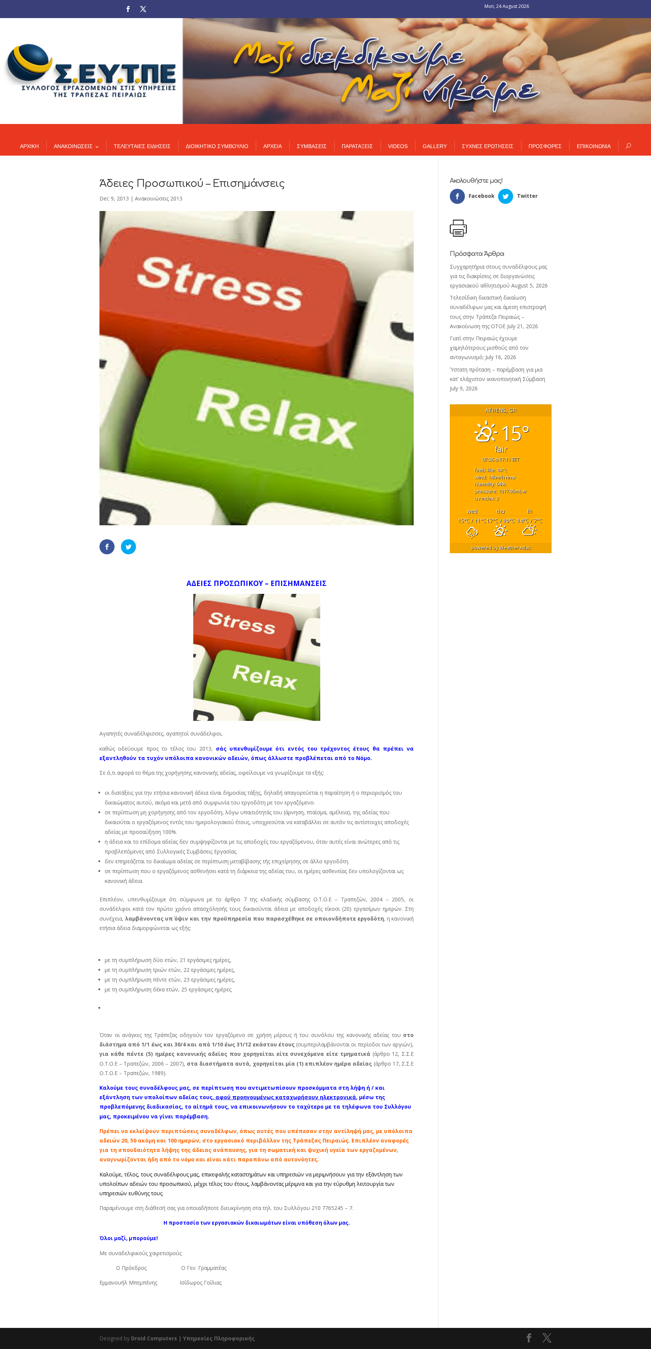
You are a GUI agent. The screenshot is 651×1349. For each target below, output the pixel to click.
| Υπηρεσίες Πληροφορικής (217, 1338)
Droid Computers (154, 1338)
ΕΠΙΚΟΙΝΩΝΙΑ (594, 146)
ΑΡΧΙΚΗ (29, 146)
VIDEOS (398, 146)
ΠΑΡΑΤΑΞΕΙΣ (357, 146)
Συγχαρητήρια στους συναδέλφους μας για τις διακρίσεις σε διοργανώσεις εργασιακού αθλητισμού (498, 276)
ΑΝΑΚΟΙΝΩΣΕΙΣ (73, 146)
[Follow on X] (143, 9)
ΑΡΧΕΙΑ (272, 146)
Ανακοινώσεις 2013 (158, 198)
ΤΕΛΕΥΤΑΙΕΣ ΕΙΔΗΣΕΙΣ (142, 146)
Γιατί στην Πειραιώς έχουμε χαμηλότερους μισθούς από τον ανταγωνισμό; (489, 348)
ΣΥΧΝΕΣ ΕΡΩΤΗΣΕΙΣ (487, 146)
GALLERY (435, 146)
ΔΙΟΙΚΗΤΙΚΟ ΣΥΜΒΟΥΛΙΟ (217, 146)
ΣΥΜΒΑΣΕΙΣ (312, 146)
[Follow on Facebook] (128, 9)
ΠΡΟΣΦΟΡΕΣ (545, 146)
